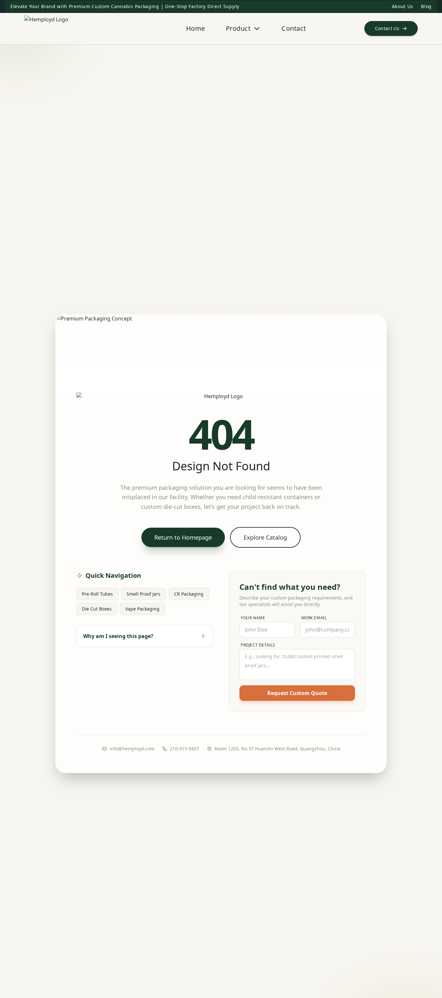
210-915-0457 (184, 749)
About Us (403, 6)
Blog (426, 6)
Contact (294, 28)
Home (195, 28)
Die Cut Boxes (97, 609)
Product (238, 28)
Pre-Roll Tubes (97, 594)
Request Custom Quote (297, 693)
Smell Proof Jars (143, 594)
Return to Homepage (183, 537)
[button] (391, 28)
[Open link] (76, 28)
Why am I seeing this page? (118, 636)
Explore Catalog (265, 537)
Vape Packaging (142, 609)
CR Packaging (189, 594)
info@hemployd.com (132, 749)
